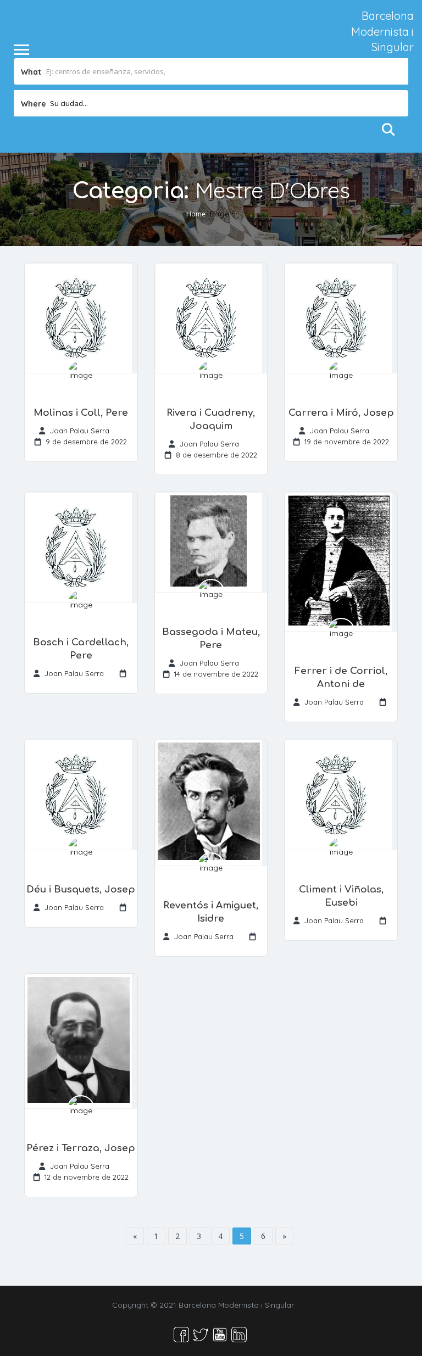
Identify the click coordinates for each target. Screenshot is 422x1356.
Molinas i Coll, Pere (81, 413)
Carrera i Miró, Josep (341, 413)
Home (196, 213)
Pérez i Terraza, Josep (80, 1148)
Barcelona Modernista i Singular (382, 31)
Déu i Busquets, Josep (80, 889)
